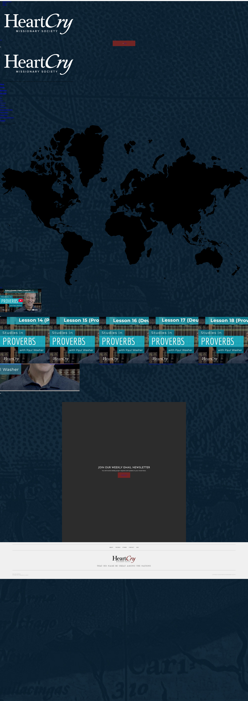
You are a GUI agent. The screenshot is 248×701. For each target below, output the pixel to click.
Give (1, 40)
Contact (131, 547)
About (111, 547)
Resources (5, 5)
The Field (5, 2)
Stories (4, 4)
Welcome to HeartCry (7, 1)
